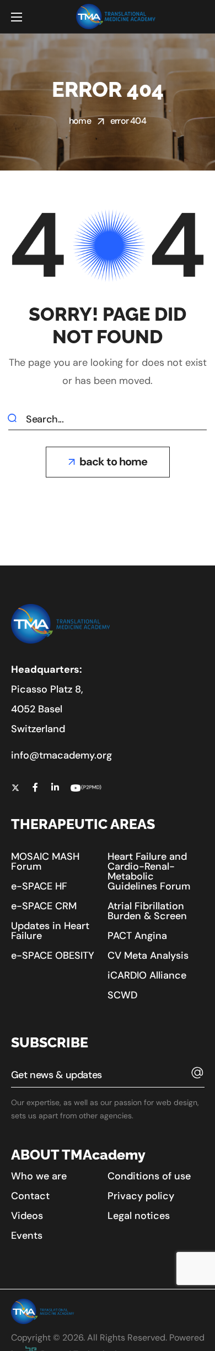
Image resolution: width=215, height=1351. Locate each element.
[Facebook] (35, 787)
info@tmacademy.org (61, 755)
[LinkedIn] (55, 787)
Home (80, 121)
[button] (108, 462)
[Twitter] (15, 787)
